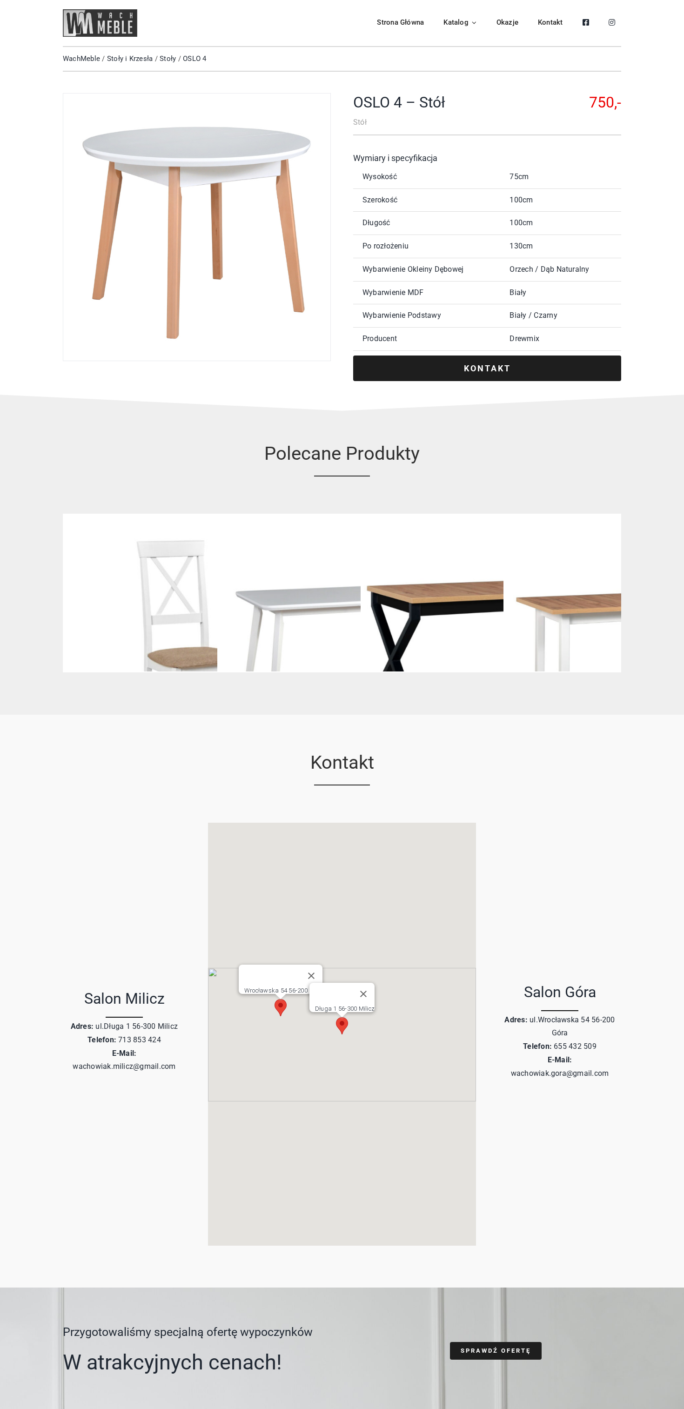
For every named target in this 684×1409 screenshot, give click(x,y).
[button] (342, 1025)
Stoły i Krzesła (130, 58)
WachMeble (81, 58)
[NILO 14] (198, 531)
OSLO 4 (194, 58)
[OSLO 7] (341, 531)
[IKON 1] (485, 531)
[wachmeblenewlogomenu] (100, 12)
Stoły (168, 58)
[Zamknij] (363, 994)
